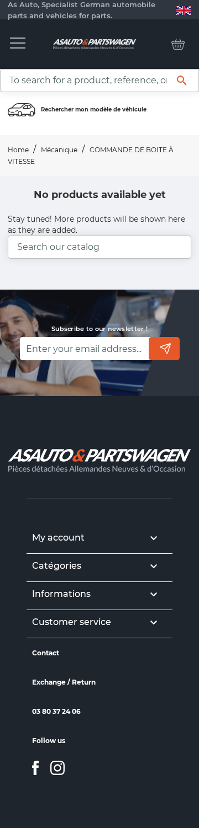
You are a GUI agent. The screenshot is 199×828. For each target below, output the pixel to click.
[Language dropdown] (183, 9)
